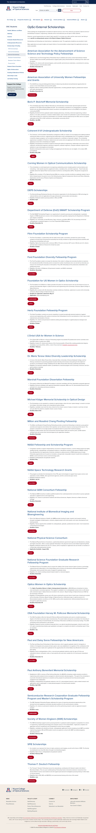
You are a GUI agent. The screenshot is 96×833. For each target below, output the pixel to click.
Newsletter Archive (11, 801)
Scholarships (32, 737)
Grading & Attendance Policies (15, 72)
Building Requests (32, 811)
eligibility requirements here (70, 345)
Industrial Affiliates (72, 20)
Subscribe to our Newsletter (56, 806)
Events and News (58, 20)
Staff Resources (32, 804)
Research (46, 20)
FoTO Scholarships (13, 49)
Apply (30, 124)
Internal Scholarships (13, 51)
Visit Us (51, 804)
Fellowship (32, 438)
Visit (81, 6)
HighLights (75, 6)
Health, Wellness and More (14, 30)
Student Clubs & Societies (14, 66)
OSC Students (36, 20)
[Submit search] (87, 2)
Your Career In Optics (75, 805)
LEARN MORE (32, 299)
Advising (9, 33)
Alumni (83, 20)
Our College (10, 20)
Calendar (68, 6)
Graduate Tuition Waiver (14, 60)
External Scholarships (13, 54)
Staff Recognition (32, 808)
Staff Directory (31, 801)
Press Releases (10, 804)
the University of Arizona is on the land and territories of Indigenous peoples (42, 818)
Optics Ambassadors (13, 69)
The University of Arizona (60, 827)
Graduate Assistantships (14, 57)
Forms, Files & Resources (34, 806)
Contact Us (86, 6)
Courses (9, 36)
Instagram (75, 790)
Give (71, 10)
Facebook (66, 790)
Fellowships (32, 70)
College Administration (59, 6)
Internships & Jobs (12, 75)
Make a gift (12, 94)
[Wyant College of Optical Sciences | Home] (19, 8)
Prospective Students (23, 20)
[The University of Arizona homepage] (16, 2)
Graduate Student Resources (15, 39)
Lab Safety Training (12, 78)
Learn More (32, 250)
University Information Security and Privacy (48, 825)
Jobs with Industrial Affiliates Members (77, 802)
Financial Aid (11, 63)
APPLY (31, 303)
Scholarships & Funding (13, 46)
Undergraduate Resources (14, 43)
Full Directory (47, 6)
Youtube (87, 790)
